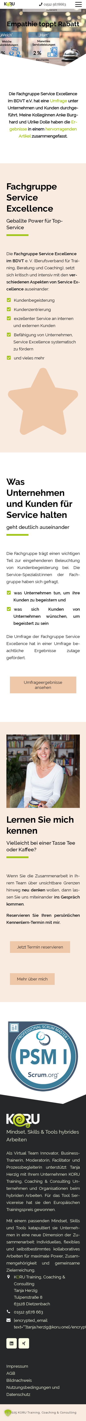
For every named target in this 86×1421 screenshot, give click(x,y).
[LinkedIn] (11, 1343)
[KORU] (9, 4)
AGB (10, 1373)
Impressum (17, 1366)
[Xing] (24, 1343)
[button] (78, 4)
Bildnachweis (19, 1380)
